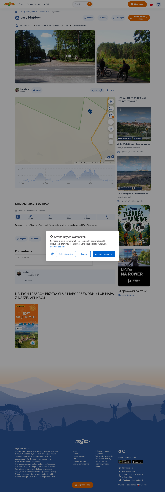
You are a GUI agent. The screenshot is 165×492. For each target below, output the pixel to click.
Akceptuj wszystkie (103, 254)
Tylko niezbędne (66, 254)
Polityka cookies (57, 247)
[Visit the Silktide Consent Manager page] (52, 254)
